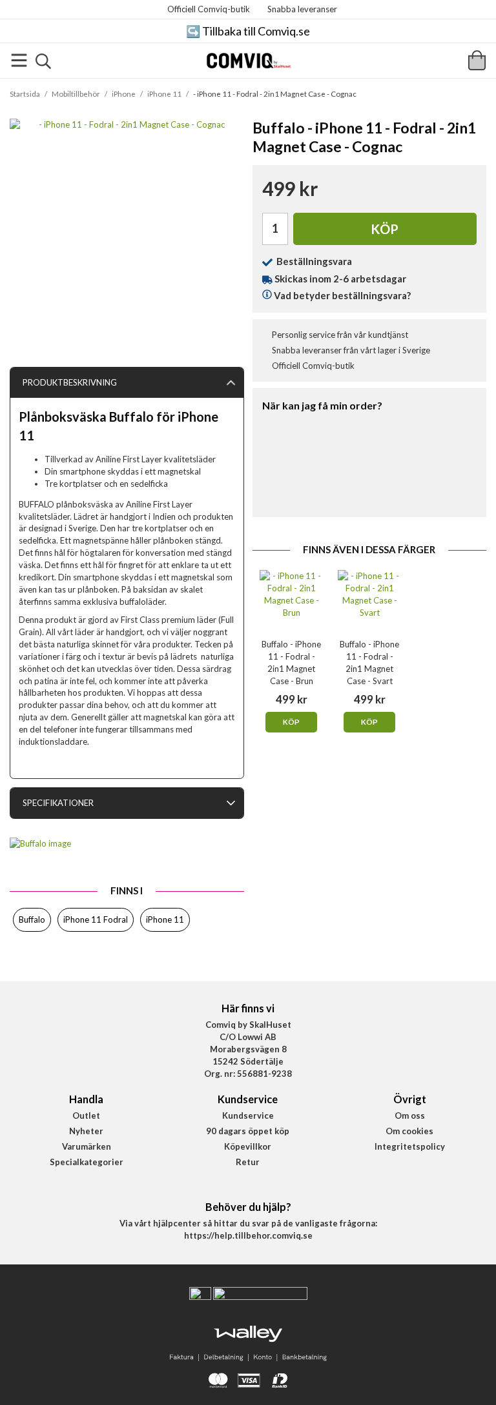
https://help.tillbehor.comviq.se (248, 1235)
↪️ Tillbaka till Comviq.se (248, 31)
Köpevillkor (247, 1146)
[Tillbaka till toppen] (17, 1387)
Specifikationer (58, 803)
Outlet (86, 1115)
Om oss (410, 1115)
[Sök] (43, 61)
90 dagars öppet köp (247, 1131)
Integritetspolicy (410, 1146)
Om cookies (409, 1131)
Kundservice (248, 1115)
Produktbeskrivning (70, 382)
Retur (248, 1162)
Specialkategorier (86, 1162)
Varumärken (86, 1146)
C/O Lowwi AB (248, 1037)
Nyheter (86, 1131)
